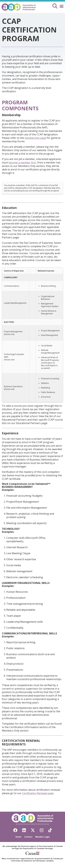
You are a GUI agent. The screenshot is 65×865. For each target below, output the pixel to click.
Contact (28, 836)
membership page (35, 138)
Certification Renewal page (38, 793)
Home (18, 836)
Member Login (42, 836)
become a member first (22, 162)
